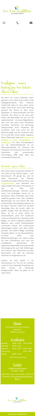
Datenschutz (22, 414)
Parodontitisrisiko (7, 183)
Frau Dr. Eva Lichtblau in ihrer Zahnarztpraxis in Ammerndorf (17, 140)
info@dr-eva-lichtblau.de (17, 368)
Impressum (12, 414)
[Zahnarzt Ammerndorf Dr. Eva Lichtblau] (17, 399)
